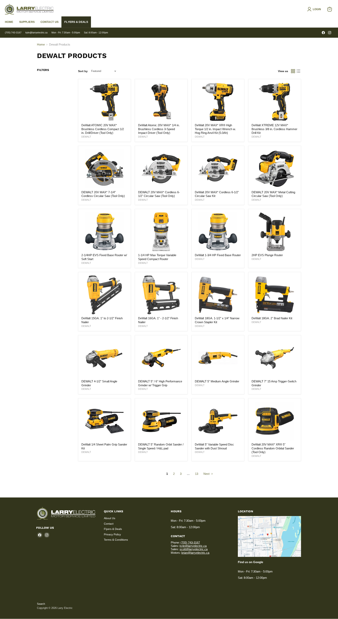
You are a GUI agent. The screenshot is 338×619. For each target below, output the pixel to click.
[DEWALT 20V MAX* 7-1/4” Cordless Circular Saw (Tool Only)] (104, 168)
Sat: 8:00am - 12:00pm (96, 32)
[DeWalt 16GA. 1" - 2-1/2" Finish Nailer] (161, 294)
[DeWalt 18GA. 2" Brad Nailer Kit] (275, 294)
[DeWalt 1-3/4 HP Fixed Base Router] (218, 231)
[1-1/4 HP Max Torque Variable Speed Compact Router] (161, 231)
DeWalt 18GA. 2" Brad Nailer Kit (272, 318)
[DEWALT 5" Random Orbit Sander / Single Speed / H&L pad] (161, 421)
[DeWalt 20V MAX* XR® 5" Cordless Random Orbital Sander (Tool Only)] (275, 421)
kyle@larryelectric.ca (36, 32)
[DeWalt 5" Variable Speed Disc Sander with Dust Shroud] (218, 421)
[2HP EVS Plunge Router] (275, 231)
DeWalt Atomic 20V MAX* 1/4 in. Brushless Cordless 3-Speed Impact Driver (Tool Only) (159, 128)
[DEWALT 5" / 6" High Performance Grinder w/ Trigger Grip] (161, 357)
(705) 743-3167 (13, 32)
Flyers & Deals (76, 21)
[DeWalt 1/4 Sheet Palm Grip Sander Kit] (104, 421)
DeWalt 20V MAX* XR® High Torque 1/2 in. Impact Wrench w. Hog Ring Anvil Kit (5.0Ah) (215, 128)
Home (9, 21)
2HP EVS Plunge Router (267, 255)
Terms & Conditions (116, 539)
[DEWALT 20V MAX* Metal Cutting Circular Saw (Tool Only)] (275, 168)
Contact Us (49, 21)
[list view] (298, 71)
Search (41, 603)
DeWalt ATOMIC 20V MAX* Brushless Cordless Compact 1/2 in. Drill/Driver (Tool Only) (102, 128)
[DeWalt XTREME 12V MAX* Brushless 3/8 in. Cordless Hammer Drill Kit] (275, 101)
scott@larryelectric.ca (194, 549)
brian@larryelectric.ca (195, 552)
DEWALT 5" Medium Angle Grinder (217, 381)
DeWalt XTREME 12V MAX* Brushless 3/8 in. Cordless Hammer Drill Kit (274, 128)
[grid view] (293, 71)
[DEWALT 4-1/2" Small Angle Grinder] (104, 357)
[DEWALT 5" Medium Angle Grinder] (218, 357)
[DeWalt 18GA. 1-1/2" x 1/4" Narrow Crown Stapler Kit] (218, 294)
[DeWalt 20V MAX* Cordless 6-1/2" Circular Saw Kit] (218, 168)
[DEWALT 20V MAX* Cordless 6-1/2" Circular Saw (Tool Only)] (161, 168)
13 (196, 473)
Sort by (83, 71)
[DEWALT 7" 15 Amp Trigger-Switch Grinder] (275, 357)
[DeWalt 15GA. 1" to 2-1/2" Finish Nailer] (104, 294)
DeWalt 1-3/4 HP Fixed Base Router (218, 255)
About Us (109, 518)
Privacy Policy (112, 534)
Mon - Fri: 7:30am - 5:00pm (65, 32)
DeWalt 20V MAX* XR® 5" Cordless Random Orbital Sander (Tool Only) (273, 448)
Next (206, 473)
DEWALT (86, 136)
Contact (108, 523)
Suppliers (27, 21)
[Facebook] (323, 32)
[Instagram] (329, 32)
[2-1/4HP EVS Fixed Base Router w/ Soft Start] (104, 231)
